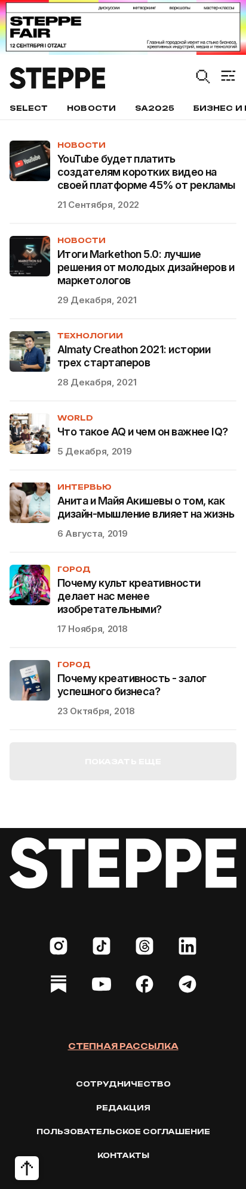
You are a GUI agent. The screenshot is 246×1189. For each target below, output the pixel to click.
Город (74, 569)
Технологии (90, 335)
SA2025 (154, 108)
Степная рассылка (123, 1046)
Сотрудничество (123, 1083)
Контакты (123, 1155)
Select (29, 108)
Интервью (84, 487)
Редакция (123, 1107)
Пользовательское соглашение (123, 1131)
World (75, 417)
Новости (91, 108)
